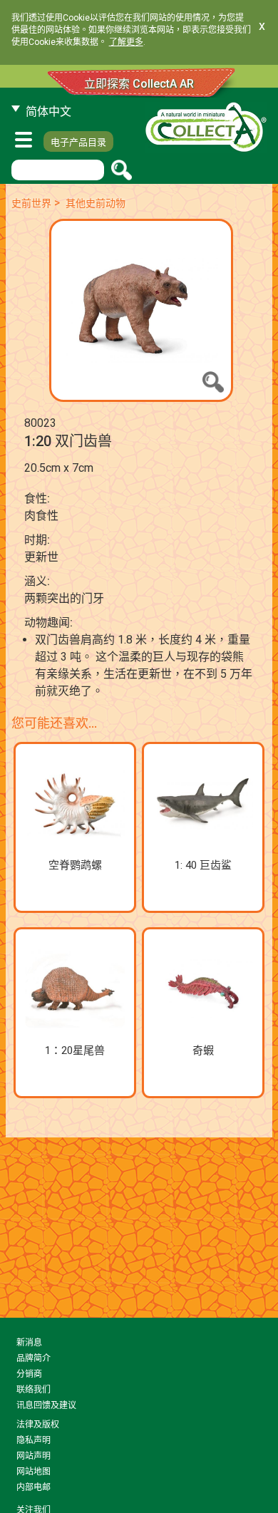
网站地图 (33, 1472)
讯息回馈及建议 (46, 1405)
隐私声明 (33, 1440)
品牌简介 (33, 1358)
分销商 (29, 1374)
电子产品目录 (78, 142)
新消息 (29, 1343)
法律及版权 (37, 1425)
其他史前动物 (95, 203)
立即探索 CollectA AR (139, 84)
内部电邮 (33, 1487)
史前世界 (31, 203)
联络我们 (33, 1390)
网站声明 (33, 1456)
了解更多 (126, 42)
